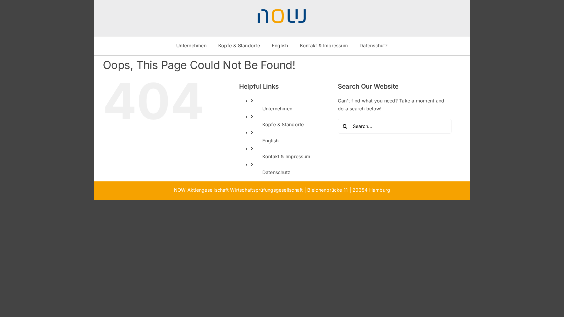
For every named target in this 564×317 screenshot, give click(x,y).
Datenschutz (276, 172)
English (270, 141)
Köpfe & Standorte (283, 124)
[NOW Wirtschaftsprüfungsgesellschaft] (282, 11)
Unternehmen (277, 109)
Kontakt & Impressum (286, 156)
